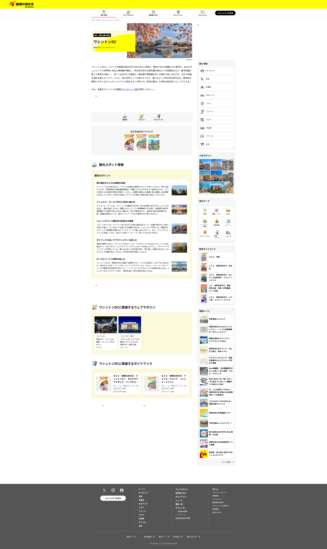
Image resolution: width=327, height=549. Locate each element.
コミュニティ (202, 15)
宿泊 (228, 214)
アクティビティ (205, 236)
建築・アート (216, 214)
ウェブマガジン (128, 15)
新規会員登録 (182, 511)
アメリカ (104, 20)
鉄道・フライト (217, 236)
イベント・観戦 (205, 225)
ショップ (228, 236)
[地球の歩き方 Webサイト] (22, 4)
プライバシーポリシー (220, 492)
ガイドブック (178, 15)
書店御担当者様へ (218, 502)
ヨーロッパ (210, 71)
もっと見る (226, 462)
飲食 (204, 214)
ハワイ (208, 103)
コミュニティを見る (225, 13)
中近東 (208, 128)
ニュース (179, 500)
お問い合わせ (216, 512)
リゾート (209, 112)
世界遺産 (217, 225)
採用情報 (215, 509)
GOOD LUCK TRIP (183, 518)
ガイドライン (216, 499)
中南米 (208, 87)
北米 (98, 20)
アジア (208, 120)
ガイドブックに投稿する (220, 506)
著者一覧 (179, 504)
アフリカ (209, 136)
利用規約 (215, 496)
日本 (207, 144)
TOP (93, 20)
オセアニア (210, 95)
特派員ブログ (153, 15)
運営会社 (215, 489)
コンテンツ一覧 (130, 89)
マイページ (182, 515)
